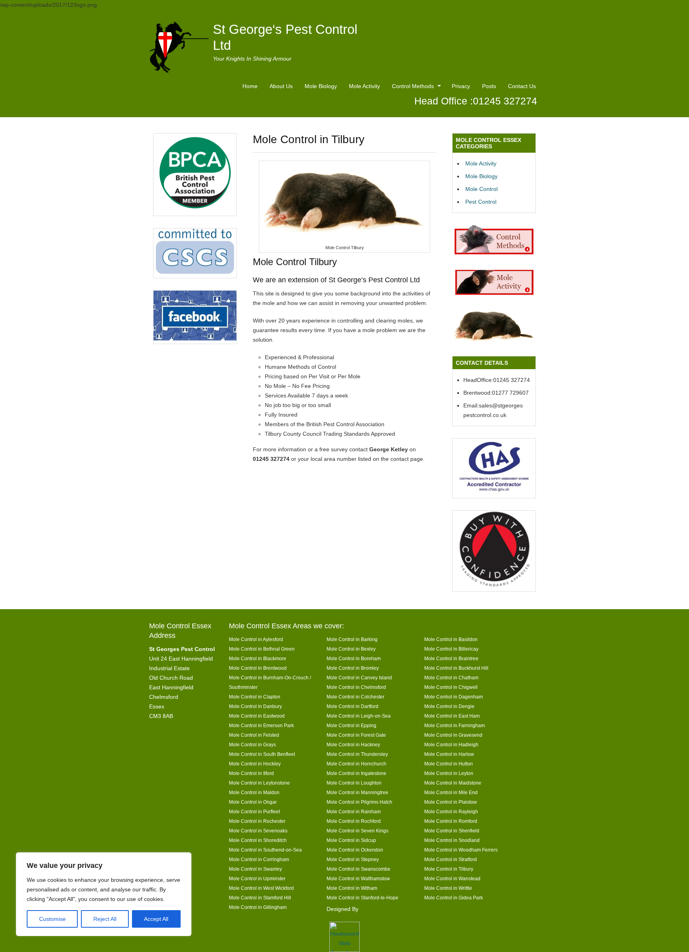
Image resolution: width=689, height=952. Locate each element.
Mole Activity (364, 86)
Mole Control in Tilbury (448, 868)
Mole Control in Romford (450, 821)
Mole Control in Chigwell (451, 687)
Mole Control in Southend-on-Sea (265, 849)
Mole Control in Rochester (257, 821)
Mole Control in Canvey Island (359, 677)
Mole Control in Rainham (354, 811)
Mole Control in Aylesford (256, 639)
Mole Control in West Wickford (261, 888)
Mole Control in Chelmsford (356, 687)
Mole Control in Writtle (448, 888)
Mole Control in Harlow (449, 754)
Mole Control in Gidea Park (453, 897)
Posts (489, 86)
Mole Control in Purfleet (254, 811)
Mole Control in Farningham (454, 725)
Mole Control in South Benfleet (262, 754)
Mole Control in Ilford (251, 773)
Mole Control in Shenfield (451, 830)
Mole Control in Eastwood (257, 715)
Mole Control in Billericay (451, 648)
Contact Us (522, 86)
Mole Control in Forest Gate (356, 735)
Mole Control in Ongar (253, 801)
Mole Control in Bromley (353, 668)
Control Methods (411, 87)
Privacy (461, 86)
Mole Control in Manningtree (357, 792)
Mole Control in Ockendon (355, 849)
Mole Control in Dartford (352, 706)
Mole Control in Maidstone (452, 782)
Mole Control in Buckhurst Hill (456, 668)
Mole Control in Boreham (354, 658)
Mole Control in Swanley (255, 868)
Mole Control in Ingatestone (356, 773)
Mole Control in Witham (352, 888)
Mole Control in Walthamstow (358, 878)
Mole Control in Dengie (449, 706)
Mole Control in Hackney (353, 744)
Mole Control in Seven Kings (357, 830)
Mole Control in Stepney (353, 859)
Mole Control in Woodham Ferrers (461, 849)
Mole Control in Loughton (354, 782)
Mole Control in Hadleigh (451, 744)
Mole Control (481, 189)
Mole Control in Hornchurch (356, 763)
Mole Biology (321, 86)
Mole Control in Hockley (255, 763)
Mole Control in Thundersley (357, 754)
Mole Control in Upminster (257, 878)
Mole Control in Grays (252, 744)
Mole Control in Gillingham (258, 907)
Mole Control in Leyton (448, 773)
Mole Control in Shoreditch (258, 840)
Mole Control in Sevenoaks (258, 830)
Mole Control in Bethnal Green (262, 648)
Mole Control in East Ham (452, 715)
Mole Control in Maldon (254, 792)
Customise (52, 919)
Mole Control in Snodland (452, 840)
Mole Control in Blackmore (257, 658)
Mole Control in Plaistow (450, 801)
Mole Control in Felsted (254, 735)
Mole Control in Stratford (450, 859)
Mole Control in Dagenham (453, 696)
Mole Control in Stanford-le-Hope (362, 897)
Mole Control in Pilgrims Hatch (359, 801)
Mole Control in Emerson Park (261, 725)
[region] (103, 894)
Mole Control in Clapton (254, 696)
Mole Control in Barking (352, 639)
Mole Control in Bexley (351, 648)
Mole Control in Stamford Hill (260, 897)
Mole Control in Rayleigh (451, 811)
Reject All (104, 919)
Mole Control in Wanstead (452, 878)
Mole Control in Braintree (451, 658)
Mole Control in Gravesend (453, 735)
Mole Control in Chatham (451, 677)
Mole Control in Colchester (355, 696)
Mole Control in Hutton (448, 763)
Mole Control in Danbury (255, 706)
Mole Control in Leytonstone (259, 782)
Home (250, 86)
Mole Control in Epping (351, 725)
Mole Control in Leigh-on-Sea (359, 715)
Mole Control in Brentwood (258, 668)
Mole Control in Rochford (354, 821)
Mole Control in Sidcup (351, 840)
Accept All (156, 919)
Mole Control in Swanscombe (358, 868)
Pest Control (480, 202)
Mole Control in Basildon (451, 639)
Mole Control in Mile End (451, 792)
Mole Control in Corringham (259, 859)
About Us (281, 86)
